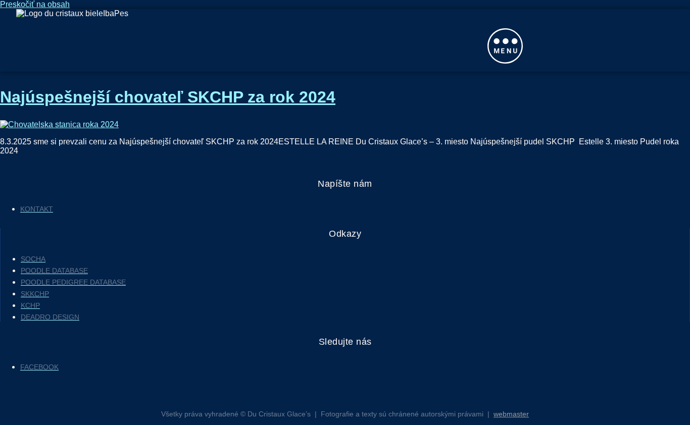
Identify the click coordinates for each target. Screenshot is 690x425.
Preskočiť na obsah (35, 4)
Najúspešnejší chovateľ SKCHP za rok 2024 (167, 97)
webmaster (511, 414)
